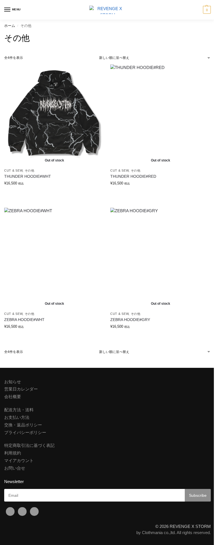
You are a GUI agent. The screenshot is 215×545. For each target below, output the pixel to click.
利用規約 (12, 453)
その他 (29, 170)
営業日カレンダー (21, 389)
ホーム (9, 26)
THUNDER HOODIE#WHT (27, 176)
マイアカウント (19, 460)
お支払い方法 (16, 417)
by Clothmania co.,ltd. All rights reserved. (173, 532)
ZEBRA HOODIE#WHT (24, 320)
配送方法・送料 (19, 410)
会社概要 (12, 396)
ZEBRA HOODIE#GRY (130, 320)
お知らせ (12, 382)
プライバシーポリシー (25, 432)
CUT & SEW (13, 170)
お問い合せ (14, 468)
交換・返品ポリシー (23, 425)
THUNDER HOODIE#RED (133, 176)
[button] (206, 10)
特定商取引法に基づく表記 (29, 445)
